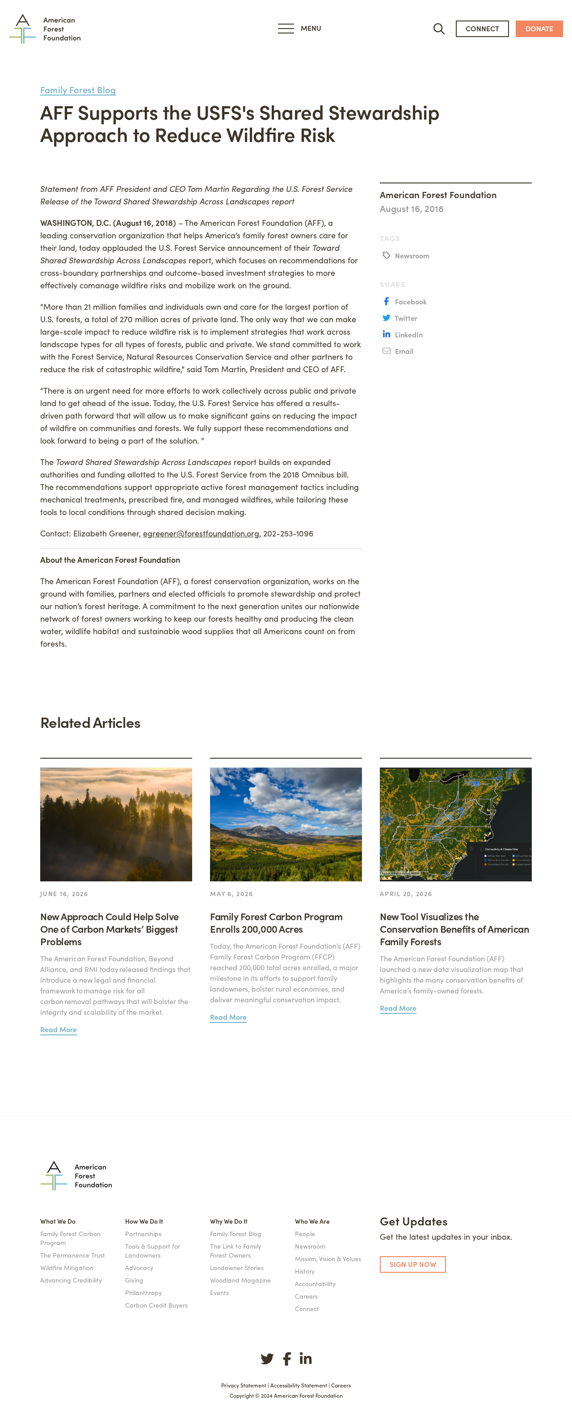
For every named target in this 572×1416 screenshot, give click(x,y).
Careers (306, 1295)
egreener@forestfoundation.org (201, 533)
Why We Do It (229, 1221)
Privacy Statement (243, 1385)
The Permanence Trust (72, 1254)
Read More (58, 1029)
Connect (307, 1308)
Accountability (315, 1283)
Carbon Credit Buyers (156, 1304)
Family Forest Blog (78, 90)
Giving (134, 1279)
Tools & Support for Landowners (152, 1250)
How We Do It (144, 1221)
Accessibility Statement (298, 1385)
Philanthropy (143, 1292)
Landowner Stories (237, 1267)
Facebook (410, 301)
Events (219, 1292)
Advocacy (139, 1267)
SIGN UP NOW (413, 1264)
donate (539, 28)
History (305, 1271)
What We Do (58, 1221)
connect (482, 28)
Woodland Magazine (240, 1279)
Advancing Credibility (71, 1279)
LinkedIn (408, 334)
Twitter (405, 318)
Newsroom (411, 255)
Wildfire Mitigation (66, 1267)
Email (403, 351)
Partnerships (143, 1233)
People (305, 1233)
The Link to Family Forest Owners (235, 1250)
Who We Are (312, 1221)
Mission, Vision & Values (328, 1258)
